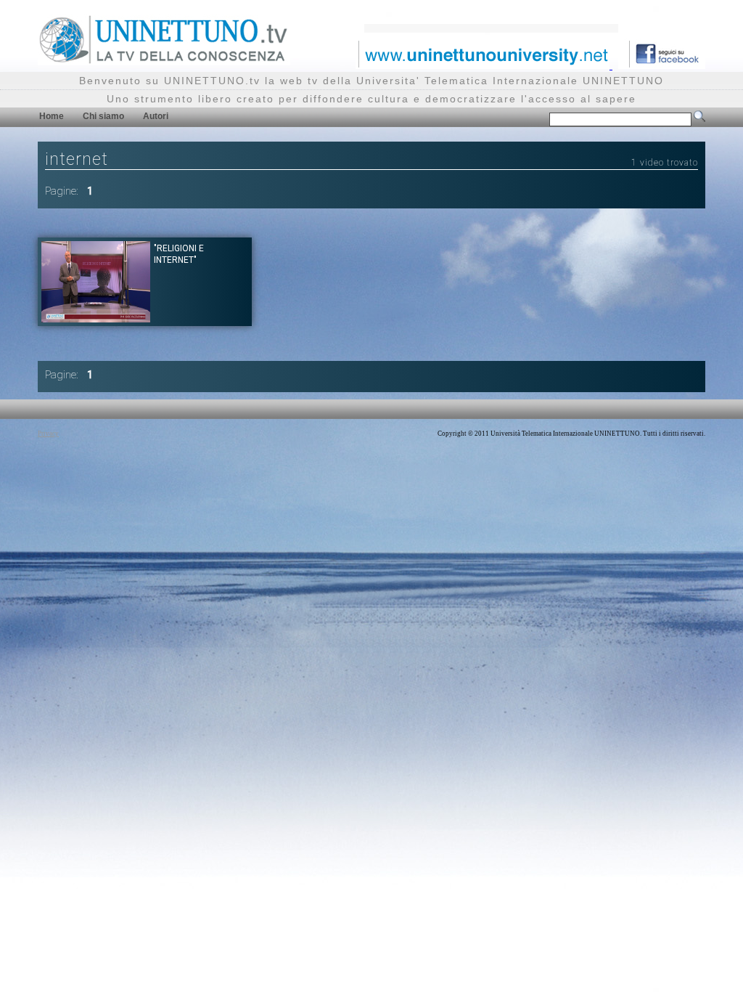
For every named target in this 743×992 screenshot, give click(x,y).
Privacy (48, 433)
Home (51, 116)
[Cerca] (699, 119)
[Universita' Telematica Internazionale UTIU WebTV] (164, 61)
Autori (155, 116)
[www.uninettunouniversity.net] (484, 65)
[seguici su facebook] (661, 65)
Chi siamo (103, 116)
